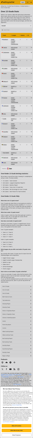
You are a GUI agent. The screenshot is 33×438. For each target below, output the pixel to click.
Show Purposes (16, 435)
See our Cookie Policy (17, 405)
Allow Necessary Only (16, 430)
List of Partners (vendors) (8, 421)
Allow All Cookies (16, 426)
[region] (16, 412)
